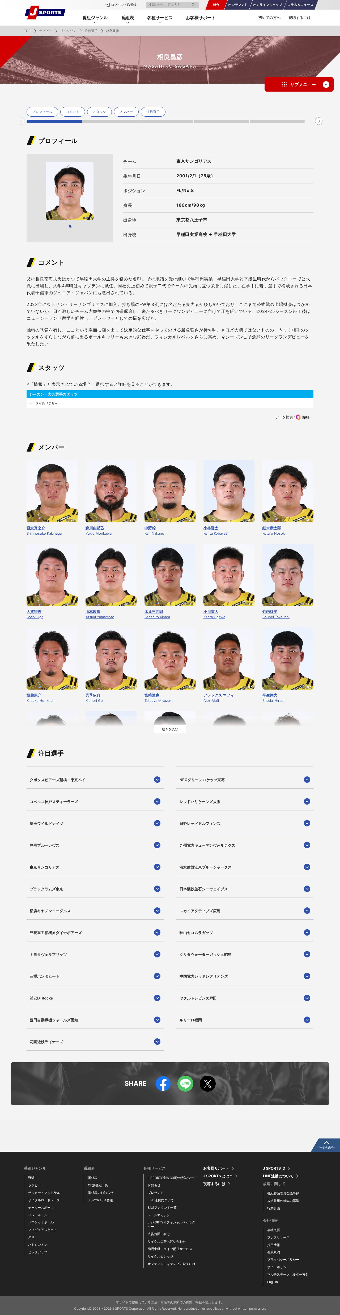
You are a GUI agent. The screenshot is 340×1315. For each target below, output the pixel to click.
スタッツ (99, 112)
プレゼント (156, 1193)
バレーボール (37, 1215)
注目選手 (91, 31)
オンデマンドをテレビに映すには (172, 1264)
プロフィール (42, 112)
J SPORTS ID (274, 1168)
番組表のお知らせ (100, 1193)
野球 (31, 1178)
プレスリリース (278, 1237)
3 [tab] (165, 121)
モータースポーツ (41, 1208)
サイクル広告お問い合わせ (167, 1241)
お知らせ (154, 1185)
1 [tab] (54, 121)
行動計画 (273, 1208)
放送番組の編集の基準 (283, 1201)
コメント (72, 112)
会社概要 (273, 1230)
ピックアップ (37, 1252)
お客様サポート (201, 17)
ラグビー (45, 31)
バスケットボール (41, 1222)
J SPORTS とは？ (218, 1176)
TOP (27, 31)
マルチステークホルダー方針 (288, 1274)
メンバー (126, 112)
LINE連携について (161, 1200)
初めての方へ (269, 17)
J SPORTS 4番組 (100, 1200)
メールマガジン (159, 1215)
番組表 (92, 1178)
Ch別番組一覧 (98, 1185)
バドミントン (37, 1245)
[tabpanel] (43, 112)
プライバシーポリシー (283, 1259)
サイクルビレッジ (160, 1256)
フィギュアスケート (42, 1230)
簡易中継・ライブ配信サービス (170, 1249)
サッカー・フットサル (44, 1193)
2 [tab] (110, 121)
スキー (33, 1237)
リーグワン (68, 31)
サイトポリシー (278, 1267)
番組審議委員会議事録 (283, 1193)
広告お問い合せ (159, 1234)
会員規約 (273, 1252)
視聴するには (299, 17)
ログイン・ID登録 (124, 5)
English (272, 1282)
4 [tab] (221, 121)
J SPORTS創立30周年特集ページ (172, 1178)
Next (318, 121)
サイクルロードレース (44, 1200)
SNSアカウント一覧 (162, 1208)
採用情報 (273, 1245)
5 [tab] (277, 121)
